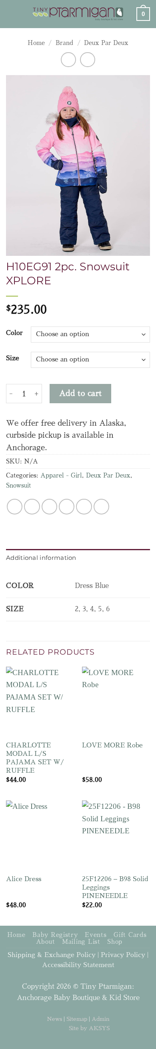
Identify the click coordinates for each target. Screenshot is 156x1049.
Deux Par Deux (106, 43)
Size (12, 358)
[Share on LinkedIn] (102, 507)
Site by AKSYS (89, 1028)
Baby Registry (55, 935)
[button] (12, 14)
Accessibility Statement (78, 965)
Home (36, 43)
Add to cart (80, 393)
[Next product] (68, 59)
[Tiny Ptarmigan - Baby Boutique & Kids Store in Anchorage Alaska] (78, 14)
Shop (114, 942)
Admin (101, 1019)
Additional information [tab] (41, 557)
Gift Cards (130, 935)
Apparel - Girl (61, 475)
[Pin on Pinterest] (84, 507)
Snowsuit (18, 485)
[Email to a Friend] (67, 507)
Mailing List (81, 942)
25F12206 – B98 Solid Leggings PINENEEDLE (115, 887)
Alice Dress (23, 879)
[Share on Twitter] (50, 507)
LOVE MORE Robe (112, 745)
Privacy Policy (123, 955)
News (54, 1019)
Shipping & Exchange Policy (52, 955)
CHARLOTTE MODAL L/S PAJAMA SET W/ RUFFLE (35, 758)
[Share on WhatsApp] (15, 507)
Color (14, 333)
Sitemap (76, 1019)
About (45, 942)
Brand (64, 43)
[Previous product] (87, 59)
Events (95, 935)
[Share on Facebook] (32, 507)
